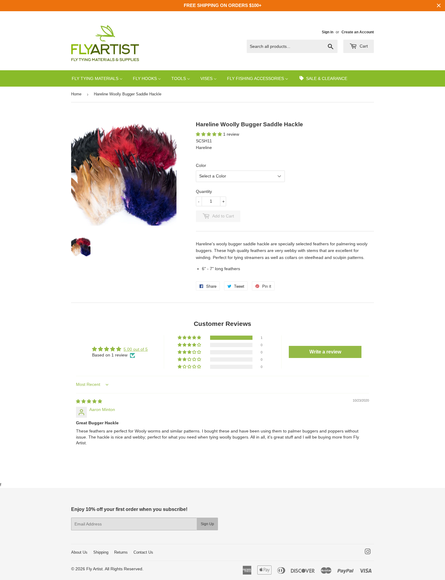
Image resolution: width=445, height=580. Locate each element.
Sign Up (207, 524)
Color (201, 165)
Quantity (204, 191)
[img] (89, 401)
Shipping (100, 552)
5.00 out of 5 (136, 349)
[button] (209, 134)
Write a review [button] (325, 351)
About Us (79, 552)
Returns (121, 552)
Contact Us (143, 552)
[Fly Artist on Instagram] (368, 552)
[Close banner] (438, 5)
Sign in (327, 32)
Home (76, 94)
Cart (363, 46)
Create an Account (357, 32)
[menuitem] (97, 78)
